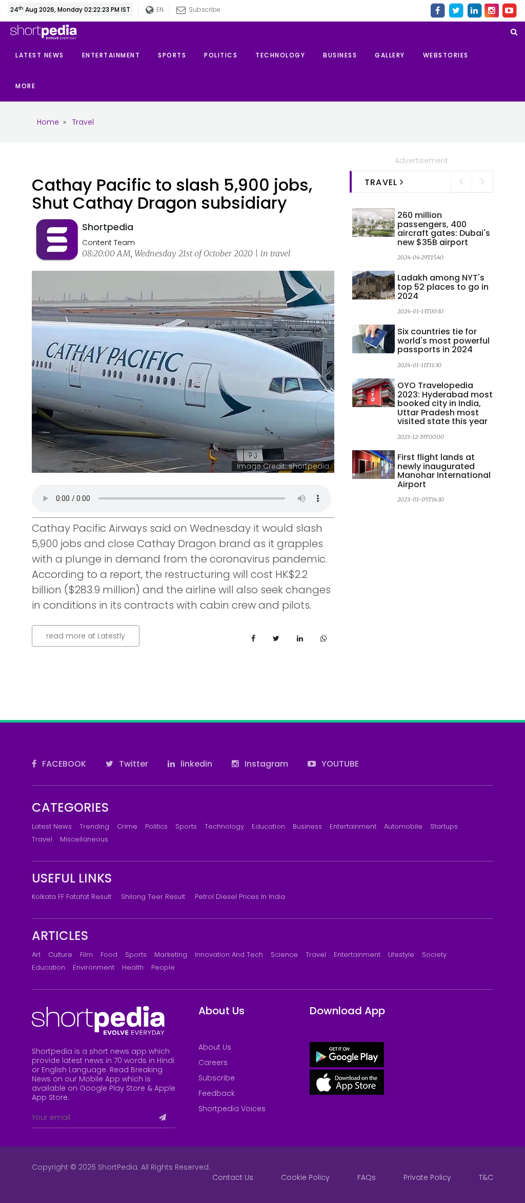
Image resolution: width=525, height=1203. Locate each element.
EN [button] (159, 9)
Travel (42, 839)
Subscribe (216, 1078)
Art (36, 954)
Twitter (132, 764)
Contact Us (232, 1177)
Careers (213, 1062)
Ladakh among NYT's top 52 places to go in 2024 (443, 287)
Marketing (170, 954)
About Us (214, 1047)
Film (86, 954)
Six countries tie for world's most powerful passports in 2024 (443, 340)
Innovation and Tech (229, 954)
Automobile (403, 826)
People (163, 967)
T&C (486, 1177)
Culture (60, 954)
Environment (93, 967)
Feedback (216, 1093)
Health (133, 967)
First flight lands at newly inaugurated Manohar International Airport (444, 470)
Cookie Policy (305, 1177)
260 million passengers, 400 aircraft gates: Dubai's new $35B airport (443, 228)
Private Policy (427, 1177)
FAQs (366, 1177)
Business (307, 826)
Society (434, 954)
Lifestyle (401, 954)
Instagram (265, 764)
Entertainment (353, 826)
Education (268, 826)
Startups (444, 826)
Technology (224, 826)
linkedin (195, 764)
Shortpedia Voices (232, 1109)
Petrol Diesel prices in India (240, 896)
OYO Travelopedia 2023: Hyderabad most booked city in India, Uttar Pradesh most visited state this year (445, 403)
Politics (156, 826)
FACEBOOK (63, 764)
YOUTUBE (339, 764)
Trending (94, 826)
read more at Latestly (85, 636)
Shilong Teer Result (153, 896)
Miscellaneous (84, 839)
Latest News (52, 826)
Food (108, 954)
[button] (34, 86)
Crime (127, 826)
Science (284, 954)
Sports (186, 826)
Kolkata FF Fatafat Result (71, 896)
